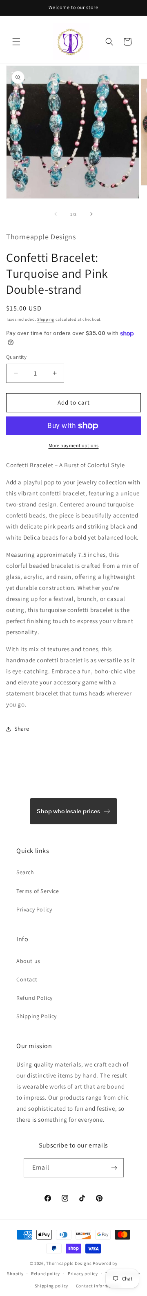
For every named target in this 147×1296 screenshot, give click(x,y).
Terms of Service (37, 891)
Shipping (45, 319)
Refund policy (45, 1273)
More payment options (74, 445)
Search (25, 872)
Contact (26, 979)
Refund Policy (34, 997)
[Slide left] (56, 214)
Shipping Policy (36, 1016)
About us (28, 961)
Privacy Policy (34, 909)
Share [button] (21, 728)
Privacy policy (83, 1273)
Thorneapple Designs (68, 1263)
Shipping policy (52, 1286)
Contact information (98, 1286)
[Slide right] (91, 214)
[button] (16, 42)
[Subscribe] (114, 1167)
